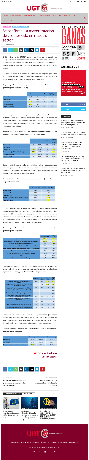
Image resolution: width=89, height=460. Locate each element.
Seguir (82, 109)
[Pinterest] (42, 50)
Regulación (63, 15)
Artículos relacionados (12, 393)
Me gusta (81, 104)
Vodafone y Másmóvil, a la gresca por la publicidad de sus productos (14, 382)
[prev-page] (53, 394)
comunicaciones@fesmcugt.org (49, 447)
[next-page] (56, 394)
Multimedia (8, 20)
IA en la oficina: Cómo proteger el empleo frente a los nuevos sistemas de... (73, 170)
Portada (5, 408)
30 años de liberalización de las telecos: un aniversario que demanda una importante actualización (29, 416)
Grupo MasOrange (43, 15)
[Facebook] (70, 1)
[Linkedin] (78, 1)
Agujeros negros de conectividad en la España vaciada (46, 382)
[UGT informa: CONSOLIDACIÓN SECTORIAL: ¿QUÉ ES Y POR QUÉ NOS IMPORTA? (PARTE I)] (48, 403)
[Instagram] (74, 1)
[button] (84, 18)
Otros (74, 15)
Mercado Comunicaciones (20, 26)
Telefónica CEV (15, 15)
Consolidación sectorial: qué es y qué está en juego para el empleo (11, 414)
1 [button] (25, 56)
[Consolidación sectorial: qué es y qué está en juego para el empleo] (11, 403)
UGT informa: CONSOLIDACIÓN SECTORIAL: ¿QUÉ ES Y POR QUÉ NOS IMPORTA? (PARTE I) (48, 415)
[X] (81, 1)
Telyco (54, 15)
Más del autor (28, 393)
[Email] (31, 50)
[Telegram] (37, 50)
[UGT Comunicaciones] (44, 8)
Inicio (6, 15)
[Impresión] (21, 50)
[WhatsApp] (15, 50)
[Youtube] (85, 1)
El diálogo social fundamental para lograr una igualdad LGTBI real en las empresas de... (73, 122)
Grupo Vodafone (29, 15)
